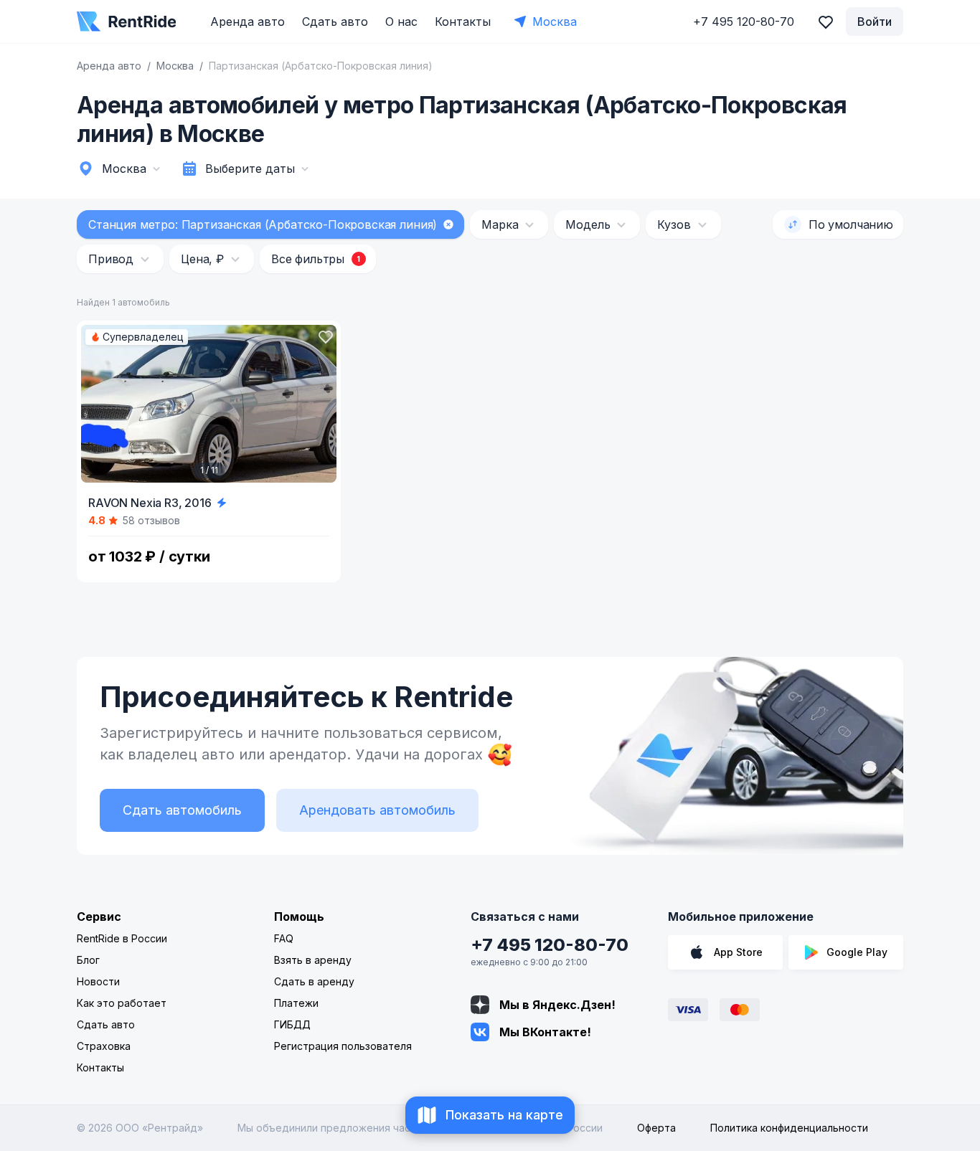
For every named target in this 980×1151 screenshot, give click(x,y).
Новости (98, 981)
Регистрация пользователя (343, 1046)
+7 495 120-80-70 (549, 944)
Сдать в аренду (314, 981)
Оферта (656, 1128)
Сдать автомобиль (182, 810)
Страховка (104, 1046)
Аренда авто (247, 21)
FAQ (283, 938)
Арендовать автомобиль (377, 810)
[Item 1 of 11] (208, 404)
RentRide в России (122, 938)
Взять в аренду (313, 960)
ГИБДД (292, 1024)
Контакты (463, 21)
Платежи (296, 1003)
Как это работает (121, 1003)
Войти (874, 21)
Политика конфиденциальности (789, 1128)
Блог (88, 960)
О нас (401, 21)
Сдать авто (335, 21)
